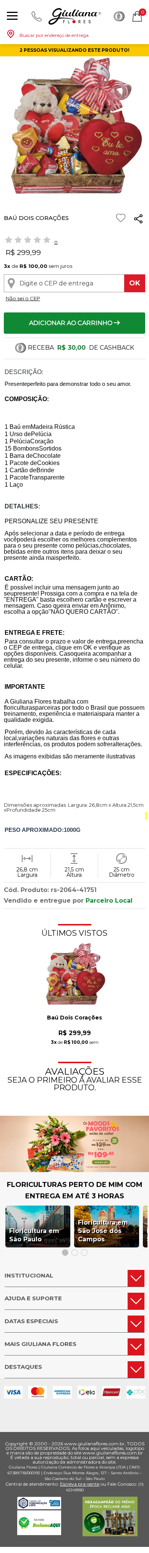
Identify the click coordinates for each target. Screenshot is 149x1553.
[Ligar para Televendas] (37, 16)
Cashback (119, 16)
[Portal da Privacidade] (39, 1507)
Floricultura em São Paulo (34, 1235)
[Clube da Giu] (74, 1170)
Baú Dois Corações (74, 1018)
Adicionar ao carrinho (71, 323)
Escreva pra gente (79, 1484)
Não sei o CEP (23, 298)
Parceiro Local (109, 900)
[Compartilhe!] (138, 220)
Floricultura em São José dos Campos (103, 1231)
